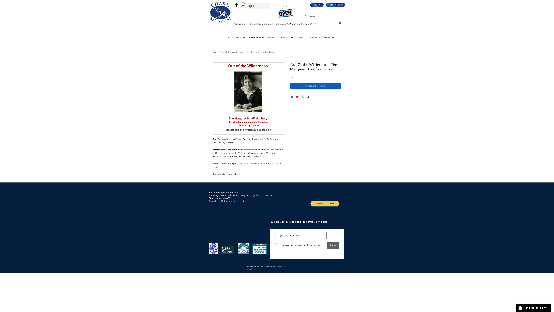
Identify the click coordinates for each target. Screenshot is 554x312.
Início (215, 52)
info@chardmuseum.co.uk (230, 201)
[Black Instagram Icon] (243, 5)
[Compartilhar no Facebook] (292, 97)
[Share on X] (308, 97)
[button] (340, 22)
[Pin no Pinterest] (297, 97)
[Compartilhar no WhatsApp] (303, 97)
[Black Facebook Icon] (237, 5)
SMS (259, 269)
